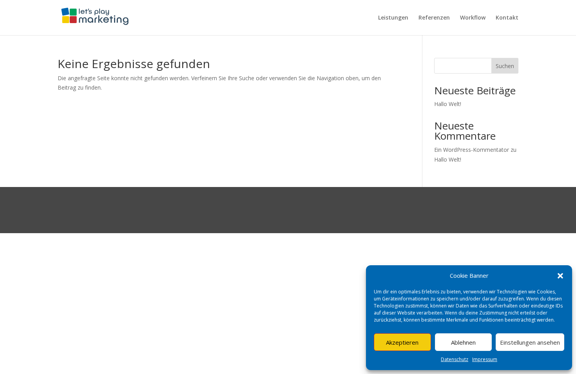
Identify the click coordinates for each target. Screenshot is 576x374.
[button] (560, 276)
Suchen (505, 66)
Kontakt (507, 18)
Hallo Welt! (447, 104)
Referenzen (434, 18)
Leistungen (393, 18)
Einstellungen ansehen (530, 342)
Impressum (484, 359)
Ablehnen (463, 342)
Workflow (472, 18)
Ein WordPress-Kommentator (471, 149)
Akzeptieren (402, 342)
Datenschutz (454, 359)
